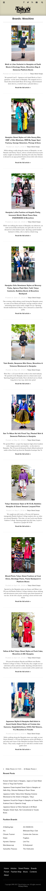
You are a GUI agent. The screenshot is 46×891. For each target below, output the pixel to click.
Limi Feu (26, 842)
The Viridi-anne (28, 849)
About (6, 875)
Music (25, 872)
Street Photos (23, 868)
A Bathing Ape (8, 827)
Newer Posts (31, 769)
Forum (6, 872)
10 (25, 769)
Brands (34, 868)
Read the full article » (23, 87)
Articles (14, 868)
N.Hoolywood (27, 845)
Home (6, 868)
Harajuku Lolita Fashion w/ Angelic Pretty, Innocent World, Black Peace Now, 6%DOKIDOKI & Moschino (23, 215)
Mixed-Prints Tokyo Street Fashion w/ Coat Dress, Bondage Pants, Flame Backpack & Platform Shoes (23, 579)
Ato (4, 831)
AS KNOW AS (28, 827)
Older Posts (9, 769)
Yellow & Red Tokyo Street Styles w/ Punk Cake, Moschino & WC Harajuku (23, 652)
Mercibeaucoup (8, 845)
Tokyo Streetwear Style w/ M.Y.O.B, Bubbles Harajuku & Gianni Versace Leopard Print (23, 505)
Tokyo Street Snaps (36, 74)
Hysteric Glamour (9, 842)
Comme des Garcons (30, 834)
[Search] (42, 2)
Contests (33, 872)
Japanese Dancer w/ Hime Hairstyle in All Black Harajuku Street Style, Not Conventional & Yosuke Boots (21, 810)
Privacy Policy (23, 886)
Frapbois (26, 838)
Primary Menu (8, 866)
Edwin (5, 838)
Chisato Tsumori (9, 834)
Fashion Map (16, 872)
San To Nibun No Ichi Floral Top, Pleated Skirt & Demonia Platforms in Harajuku (23, 434)
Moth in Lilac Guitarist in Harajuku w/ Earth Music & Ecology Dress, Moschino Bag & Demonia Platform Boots (23, 67)
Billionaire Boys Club (30, 831)
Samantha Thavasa (10, 849)
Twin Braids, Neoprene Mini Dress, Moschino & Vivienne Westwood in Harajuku (23, 364)
